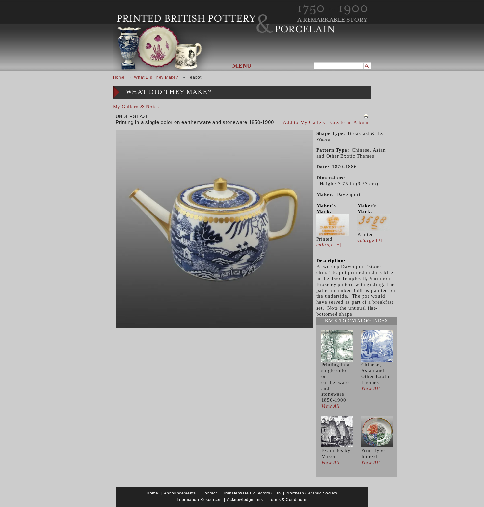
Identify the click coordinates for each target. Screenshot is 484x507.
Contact (209, 493)
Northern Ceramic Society (311, 493)
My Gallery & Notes (136, 106)
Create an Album (349, 122)
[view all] (337, 345)
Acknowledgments (245, 499)
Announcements (180, 493)
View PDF (366, 116)
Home (119, 77)
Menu (242, 66)
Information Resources (199, 499)
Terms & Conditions (288, 499)
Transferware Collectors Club (252, 493)
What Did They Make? (156, 77)
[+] (329, 244)
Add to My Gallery (304, 122)
